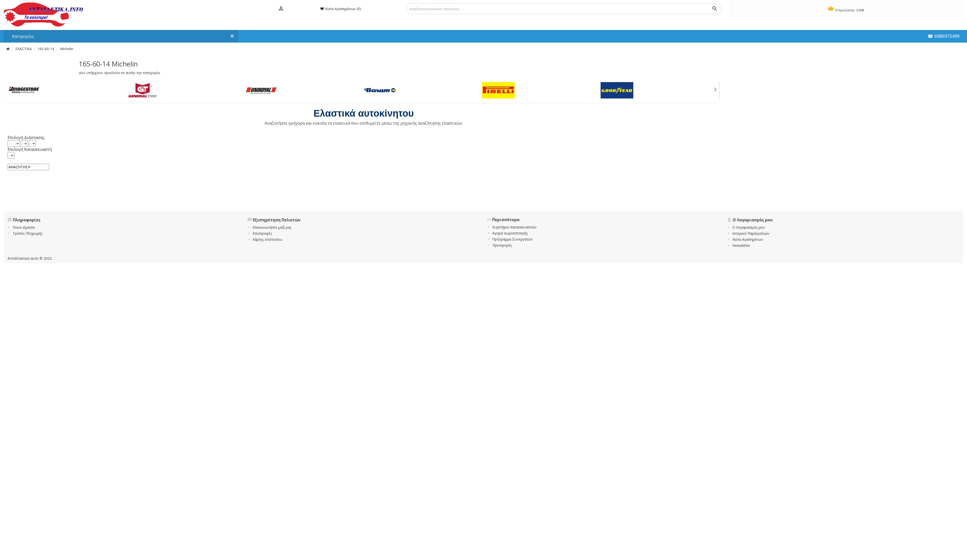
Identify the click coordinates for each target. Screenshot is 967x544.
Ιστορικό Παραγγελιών (751, 233)
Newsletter (741, 245)
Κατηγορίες (20, 36)
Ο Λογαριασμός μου (748, 227)
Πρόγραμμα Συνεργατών (512, 239)
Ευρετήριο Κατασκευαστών (514, 227)
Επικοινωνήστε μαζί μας (272, 227)
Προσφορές (502, 245)
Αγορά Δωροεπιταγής (510, 233)
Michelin (66, 48)
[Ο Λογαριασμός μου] (281, 9)
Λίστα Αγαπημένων (747, 239)
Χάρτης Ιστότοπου (267, 239)
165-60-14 (46, 48)
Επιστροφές (262, 233)
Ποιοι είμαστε (24, 227)
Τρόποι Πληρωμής (28, 233)
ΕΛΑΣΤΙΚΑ (23, 48)
